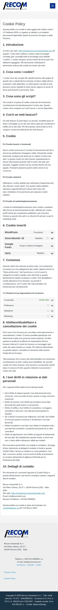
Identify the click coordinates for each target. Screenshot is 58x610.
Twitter (38, 565)
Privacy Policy (10, 572)
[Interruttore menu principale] (52, 6)
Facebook (21, 565)
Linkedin (30, 565)
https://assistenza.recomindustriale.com (35, 51)
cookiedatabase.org (11, 508)
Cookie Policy (10, 579)
